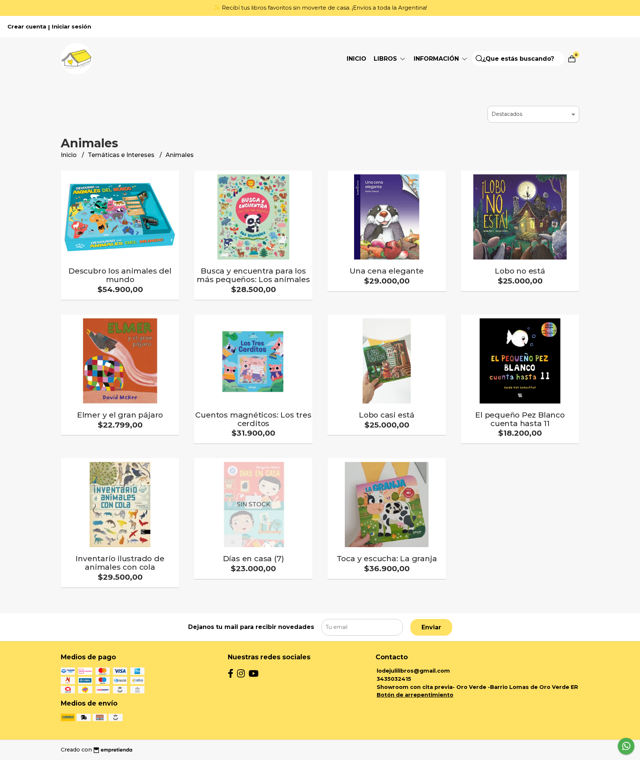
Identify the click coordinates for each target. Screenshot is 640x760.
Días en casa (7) (253, 558)
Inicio (356, 58)
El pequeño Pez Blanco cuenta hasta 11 (520, 419)
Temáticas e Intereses (122, 154)
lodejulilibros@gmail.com (413, 670)
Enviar (431, 627)
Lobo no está (520, 270)
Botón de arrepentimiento (415, 695)
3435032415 (394, 679)
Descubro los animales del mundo (120, 275)
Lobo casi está (386, 414)
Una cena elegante (386, 270)
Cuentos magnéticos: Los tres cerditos (253, 419)
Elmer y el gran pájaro (120, 414)
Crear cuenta (26, 26)
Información (437, 58)
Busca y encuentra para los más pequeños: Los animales (253, 275)
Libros (386, 58)
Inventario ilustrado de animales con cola (120, 563)
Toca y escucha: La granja (387, 558)
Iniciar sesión (71, 26)
